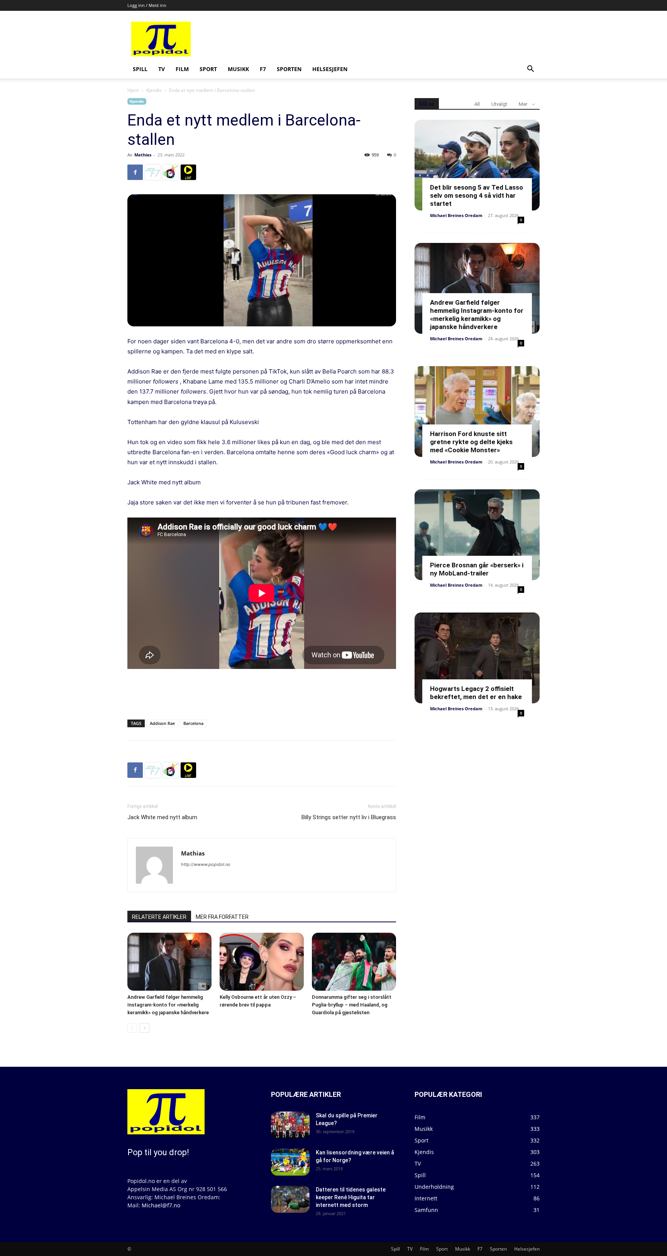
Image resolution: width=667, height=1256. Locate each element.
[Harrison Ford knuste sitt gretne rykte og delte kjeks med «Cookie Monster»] (477, 411)
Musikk (238, 69)
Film (182, 69)
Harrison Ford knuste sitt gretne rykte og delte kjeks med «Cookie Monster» (471, 442)
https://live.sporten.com (188, 172)
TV (161, 69)
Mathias (142, 155)
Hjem (133, 90)
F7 (263, 69)
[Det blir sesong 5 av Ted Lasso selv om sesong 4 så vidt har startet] (477, 165)
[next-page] (144, 1028)
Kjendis (154, 90)
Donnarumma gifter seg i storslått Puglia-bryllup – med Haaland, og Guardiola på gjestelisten (351, 1004)
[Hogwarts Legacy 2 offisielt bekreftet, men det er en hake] (477, 658)
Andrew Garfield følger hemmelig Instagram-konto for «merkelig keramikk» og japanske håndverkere (168, 1004)
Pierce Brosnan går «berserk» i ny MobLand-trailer (476, 569)
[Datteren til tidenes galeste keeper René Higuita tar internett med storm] (290, 1199)
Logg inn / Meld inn (146, 5)
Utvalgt (499, 104)
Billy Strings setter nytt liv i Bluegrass (348, 817)
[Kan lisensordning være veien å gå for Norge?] (290, 1162)
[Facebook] (135, 172)
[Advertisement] (392, 39)
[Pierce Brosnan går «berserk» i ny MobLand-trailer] (477, 534)
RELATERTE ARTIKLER (159, 917)
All (477, 104)
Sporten (289, 69)
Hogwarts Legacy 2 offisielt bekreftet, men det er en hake (476, 693)
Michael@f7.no (161, 1205)
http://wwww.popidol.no (205, 864)
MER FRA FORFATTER (222, 917)
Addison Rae (162, 723)
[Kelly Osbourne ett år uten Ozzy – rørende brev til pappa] (262, 962)
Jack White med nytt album (164, 482)
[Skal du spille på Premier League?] (290, 1125)
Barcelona (193, 723)
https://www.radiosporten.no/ (170, 172)
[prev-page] (132, 1028)
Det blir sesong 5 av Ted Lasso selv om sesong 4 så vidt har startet (476, 195)
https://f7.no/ (153, 172)
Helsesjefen (329, 69)
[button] (530, 69)
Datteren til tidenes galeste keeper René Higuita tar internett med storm (351, 1197)
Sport (208, 69)
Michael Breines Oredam (456, 215)
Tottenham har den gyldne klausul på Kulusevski (193, 422)
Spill (140, 69)
